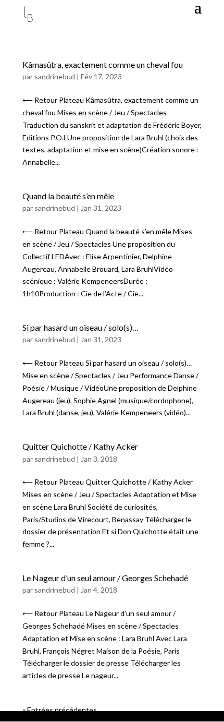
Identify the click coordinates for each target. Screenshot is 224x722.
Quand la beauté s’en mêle (68, 196)
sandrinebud (54, 76)
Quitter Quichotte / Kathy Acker (80, 446)
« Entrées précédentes (59, 709)
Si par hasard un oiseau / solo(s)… (80, 327)
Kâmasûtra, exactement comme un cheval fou (102, 64)
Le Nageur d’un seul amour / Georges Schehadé (105, 578)
